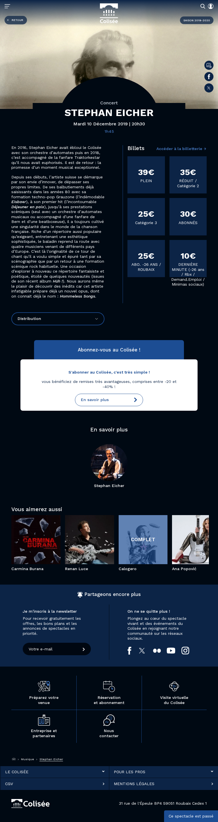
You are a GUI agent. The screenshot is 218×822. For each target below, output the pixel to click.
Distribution (29, 318)
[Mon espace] (209, 6)
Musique (27, 759)
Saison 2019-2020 (196, 20)
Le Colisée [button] (16, 771)
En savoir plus (95, 399)
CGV (9, 783)
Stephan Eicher (109, 485)
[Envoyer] (84, 649)
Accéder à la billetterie (179, 148)
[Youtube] (174, 650)
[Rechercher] (202, 6)
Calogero (128, 568)
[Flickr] (160, 650)
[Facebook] (208, 76)
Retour (17, 20)
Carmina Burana (27, 568)
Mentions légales (134, 783)
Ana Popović (184, 568)
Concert (109, 103)
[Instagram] (188, 650)
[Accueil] (13, 759)
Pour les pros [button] (129, 771)
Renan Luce (76, 568)
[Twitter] (208, 87)
